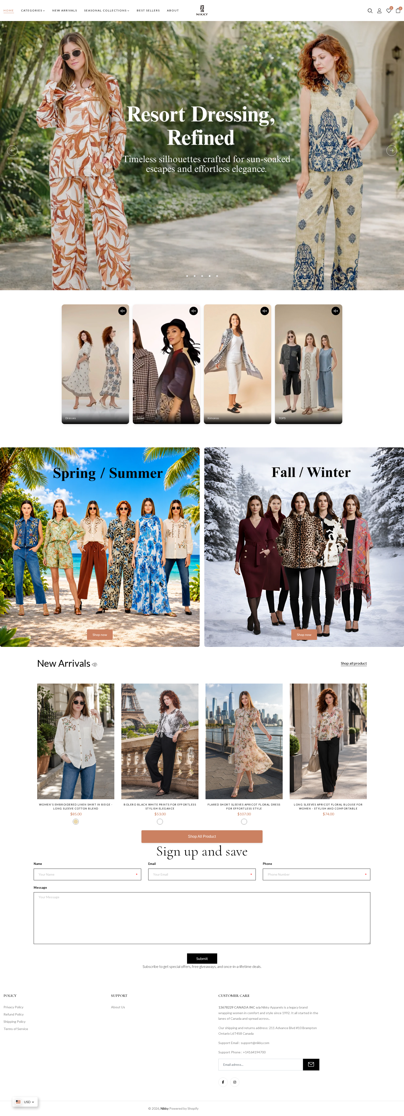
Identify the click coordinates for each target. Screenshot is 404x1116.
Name (38, 864)
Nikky (165, 1108)
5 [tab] (217, 276)
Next (391, 150)
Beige (75, 821)
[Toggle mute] (122, 311)
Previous (12, 150)
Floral (244, 821)
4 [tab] (209, 276)
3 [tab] (202, 276)
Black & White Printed (160, 821)
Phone (267, 864)
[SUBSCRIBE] (311, 1064)
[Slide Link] (202, 155)
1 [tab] (187, 276)
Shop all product (354, 663)
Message (40, 887)
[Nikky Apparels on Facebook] (223, 1082)
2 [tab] (194, 276)
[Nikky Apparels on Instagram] (234, 1082)
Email (152, 864)
